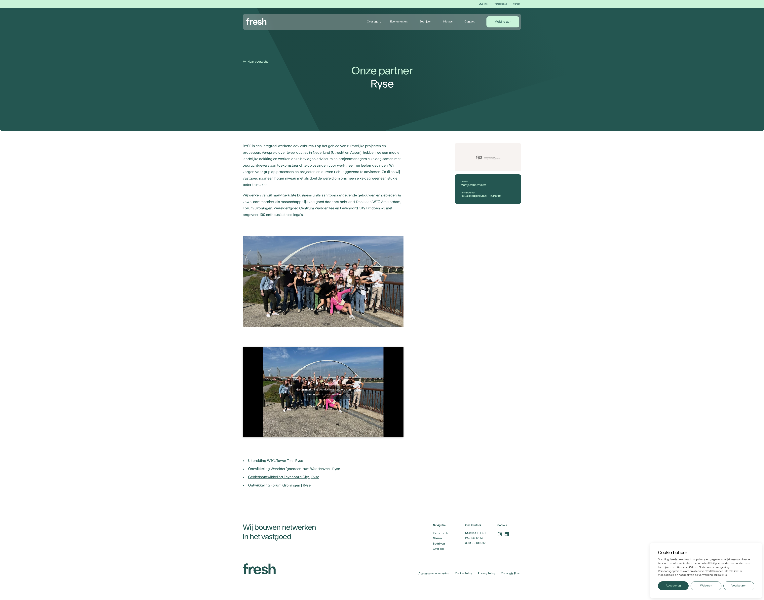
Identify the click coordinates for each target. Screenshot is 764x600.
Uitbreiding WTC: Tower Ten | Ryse (275, 460)
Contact (470, 21)
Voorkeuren (738, 585)
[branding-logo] (256, 21)
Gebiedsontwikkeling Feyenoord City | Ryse (283, 477)
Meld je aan (502, 21)
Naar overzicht (256, 61)
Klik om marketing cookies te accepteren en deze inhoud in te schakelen (323, 392)
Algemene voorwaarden (433, 573)
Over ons (372, 21)
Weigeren (706, 585)
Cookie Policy (463, 573)
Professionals (500, 4)
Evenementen (398, 21)
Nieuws (448, 21)
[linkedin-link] (506, 534)
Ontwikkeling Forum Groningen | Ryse (279, 485)
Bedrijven (425, 21)
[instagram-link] (499, 534)
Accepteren (673, 585)
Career (516, 4)
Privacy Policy (486, 573)
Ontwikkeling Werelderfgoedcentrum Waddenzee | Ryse (294, 469)
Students (483, 4)
